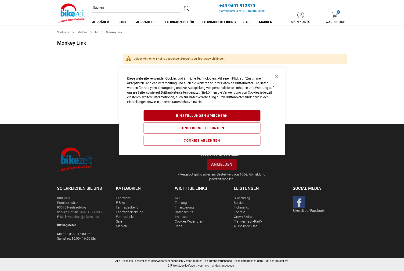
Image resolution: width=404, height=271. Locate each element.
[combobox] (136, 8)
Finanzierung (184, 207)
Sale (119, 221)
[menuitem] (100, 22)
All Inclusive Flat (245, 226)
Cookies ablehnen (202, 140)
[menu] (181, 22)
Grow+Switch (243, 217)
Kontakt (239, 212)
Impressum (183, 217)
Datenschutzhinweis (187, 102)
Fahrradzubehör (128, 207)
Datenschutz (184, 212)
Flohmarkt (241, 207)
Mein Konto (300, 22)
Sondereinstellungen (202, 128)
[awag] (86, 159)
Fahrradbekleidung (129, 212)
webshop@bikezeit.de (83, 217)
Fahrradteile (124, 217)
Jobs (178, 226)
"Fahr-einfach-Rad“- (248, 221)
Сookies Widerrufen (189, 221)
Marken (82, 32)
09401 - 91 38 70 (92, 212)
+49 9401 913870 (237, 5)
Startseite (63, 32)
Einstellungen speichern (202, 115)
